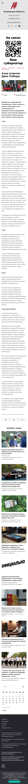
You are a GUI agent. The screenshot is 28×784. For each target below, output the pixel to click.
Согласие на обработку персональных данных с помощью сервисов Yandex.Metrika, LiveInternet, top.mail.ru (13, 758)
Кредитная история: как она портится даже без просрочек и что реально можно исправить (13, 609)
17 (3, 700)
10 (3, 698)
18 (6, 700)
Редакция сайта (6, 728)
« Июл (4, 710)
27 (13, 702)
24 (3, 702)
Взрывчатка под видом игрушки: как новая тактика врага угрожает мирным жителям (14, 516)
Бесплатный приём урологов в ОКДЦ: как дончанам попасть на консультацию (13, 451)
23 (23, 700)
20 (13, 700)
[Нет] (26, 777)
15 (19, 698)
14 (16, 698)
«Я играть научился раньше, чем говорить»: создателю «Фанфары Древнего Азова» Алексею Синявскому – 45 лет (13, 673)
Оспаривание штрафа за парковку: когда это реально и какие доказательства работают (14, 484)
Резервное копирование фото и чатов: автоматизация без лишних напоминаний (14, 641)
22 (20, 700)
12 (9, 698)
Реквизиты (5, 721)
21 (16, 700)
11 (6, 698)
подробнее (10, 774)
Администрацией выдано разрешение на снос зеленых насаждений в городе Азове (12, 578)
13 (13, 698)
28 (16, 702)
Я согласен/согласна (14, 781)
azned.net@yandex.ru (14, 22)
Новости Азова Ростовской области (13, 414)
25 (6, 702)
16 (23, 698)
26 (10, 702)
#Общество (7, 88)
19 (9, 700)
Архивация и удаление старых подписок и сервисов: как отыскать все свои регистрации (13, 547)
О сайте (4, 725)
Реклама (4, 723)
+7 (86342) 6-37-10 (14, 18)
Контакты (4, 719)
